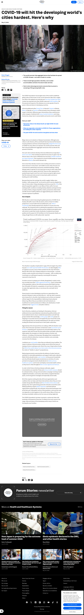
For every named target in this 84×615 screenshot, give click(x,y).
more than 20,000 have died (52, 99)
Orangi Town (39, 108)
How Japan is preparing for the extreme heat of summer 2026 (21, 537)
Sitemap (42, 609)
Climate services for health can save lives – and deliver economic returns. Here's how (11, 563)
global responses (41, 386)
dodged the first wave (55, 143)
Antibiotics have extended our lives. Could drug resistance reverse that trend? (72, 563)
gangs (46, 316)
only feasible (34, 342)
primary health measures (51, 370)
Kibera (24, 110)
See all (80, 507)
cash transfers (42, 357)
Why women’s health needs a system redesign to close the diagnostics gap (51, 563)
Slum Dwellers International (49, 382)
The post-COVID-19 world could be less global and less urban (40, 132)
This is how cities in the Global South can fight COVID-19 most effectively (40, 124)
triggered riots (35, 304)
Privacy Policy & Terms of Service (42, 606)
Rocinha (35, 110)
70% (57, 184)
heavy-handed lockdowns (47, 114)
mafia (51, 316)
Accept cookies (42, 424)
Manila (31, 160)
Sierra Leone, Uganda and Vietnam (49, 364)
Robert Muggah (5, 75)
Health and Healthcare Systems (12, 9)
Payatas (51, 108)
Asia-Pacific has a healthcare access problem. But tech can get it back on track (31, 563)
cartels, (42, 316)
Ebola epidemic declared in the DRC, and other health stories (61, 537)
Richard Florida (5, 79)
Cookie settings (72, 611)
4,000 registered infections (43, 282)
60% (59, 267)
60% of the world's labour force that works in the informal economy (42, 348)
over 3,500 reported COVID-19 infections (38, 267)
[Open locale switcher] (1, 611)
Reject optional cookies (72, 604)
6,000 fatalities (54, 101)
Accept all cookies (72, 608)
